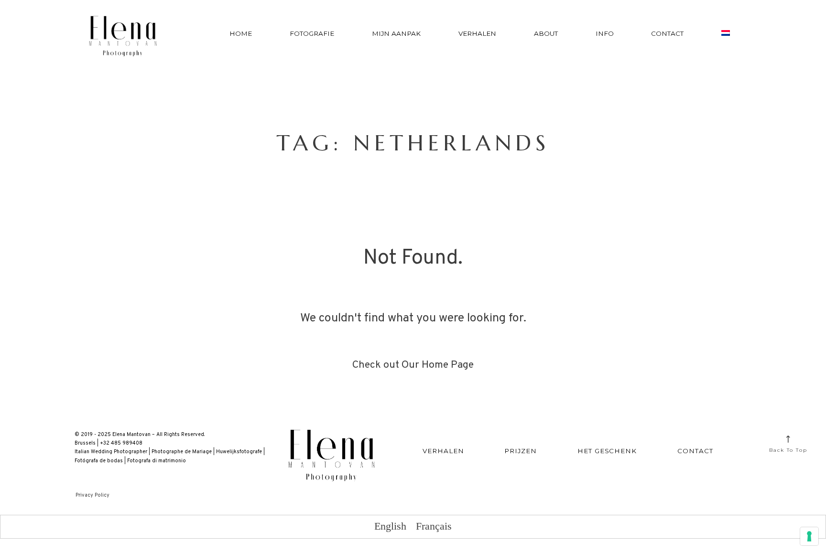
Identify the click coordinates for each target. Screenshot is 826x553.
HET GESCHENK (607, 451)
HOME (240, 33)
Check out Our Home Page (413, 365)
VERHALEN (477, 33)
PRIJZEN (520, 451)
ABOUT (546, 33)
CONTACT (667, 33)
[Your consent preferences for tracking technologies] (809, 536)
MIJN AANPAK (396, 33)
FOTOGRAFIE (312, 33)
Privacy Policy (92, 495)
